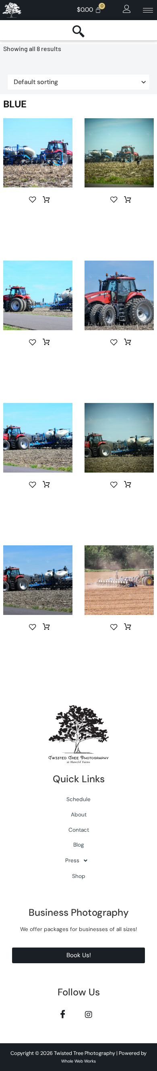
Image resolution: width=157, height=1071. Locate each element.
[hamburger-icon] (148, 10)
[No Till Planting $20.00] (37, 218)
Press (72, 860)
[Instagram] (88, 1014)
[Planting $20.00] (119, 361)
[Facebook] (63, 1014)
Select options (46, 200)
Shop (78, 876)
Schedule (78, 799)
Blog (78, 844)
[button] (127, 9)
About (79, 814)
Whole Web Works (78, 1061)
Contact (78, 829)
